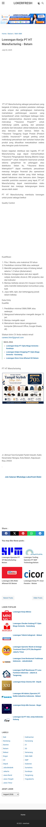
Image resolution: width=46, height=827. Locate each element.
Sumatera (28, 768)
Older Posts (37, 598)
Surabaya (28, 771)
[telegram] (40, 533)
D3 (4, 760)
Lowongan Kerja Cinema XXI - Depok (27, 682)
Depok (5, 764)
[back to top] (41, 821)
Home (23, 815)
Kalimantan (29, 737)
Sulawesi (28, 764)
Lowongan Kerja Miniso (22, 612)
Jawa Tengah (8, 779)
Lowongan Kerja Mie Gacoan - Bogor (27, 705)
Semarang (29, 752)
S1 (26, 745)
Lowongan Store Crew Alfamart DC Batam (22, 358)
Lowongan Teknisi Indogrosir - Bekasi (27, 635)
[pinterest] (23, 533)
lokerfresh (23, 3)
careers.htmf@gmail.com (13, 337)
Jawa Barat (7, 775)
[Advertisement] (23, 77)
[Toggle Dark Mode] (39, 3)
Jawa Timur (7, 783)
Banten (6, 745)
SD (26, 748)
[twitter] (14, 533)
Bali (4, 737)
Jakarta (6, 771)
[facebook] (6, 533)
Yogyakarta (29, 779)
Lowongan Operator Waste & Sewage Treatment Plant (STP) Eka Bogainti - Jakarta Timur (27, 649)
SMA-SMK (29, 756)
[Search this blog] (42, 3)
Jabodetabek (8, 768)
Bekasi (5, 752)
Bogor (5, 756)
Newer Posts (8, 598)
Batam (5, 748)
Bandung (6, 741)
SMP (26, 760)
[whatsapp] (31, 533)
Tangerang (29, 775)
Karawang (29, 741)
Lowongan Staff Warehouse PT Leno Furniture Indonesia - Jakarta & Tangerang (27, 672)
